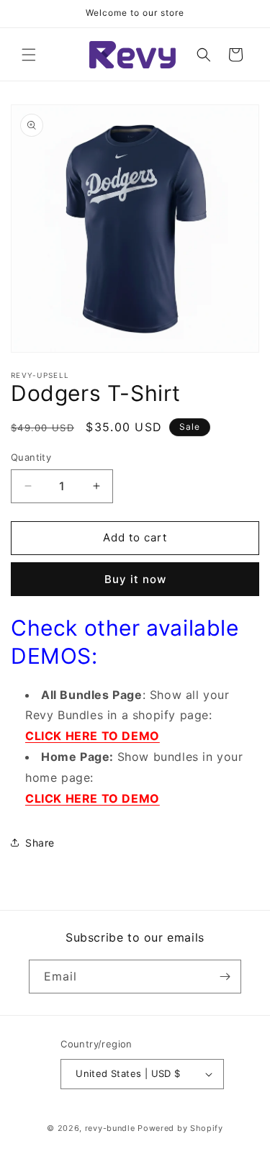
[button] (29, 55)
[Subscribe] (224, 976)
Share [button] (40, 843)
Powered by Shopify (180, 1128)
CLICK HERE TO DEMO (92, 736)
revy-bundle (110, 1128)
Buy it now (135, 579)
